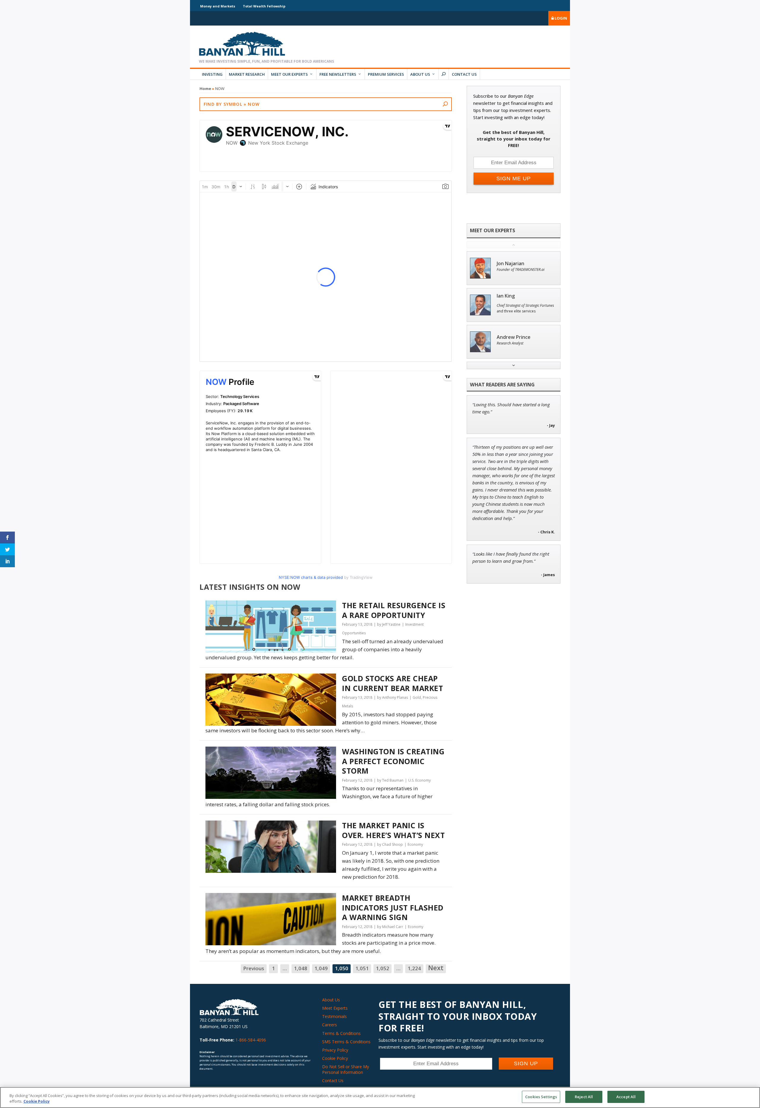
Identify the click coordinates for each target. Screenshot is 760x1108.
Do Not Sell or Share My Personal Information (345, 1069)
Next (436, 968)
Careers (329, 1025)
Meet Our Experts (289, 74)
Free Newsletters (337, 74)
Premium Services (386, 74)
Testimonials (334, 1016)
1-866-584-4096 (250, 1040)
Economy (415, 844)
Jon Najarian (510, 263)
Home (205, 88)
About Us (420, 74)
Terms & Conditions (341, 1033)
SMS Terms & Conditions (346, 1041)
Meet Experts (335, 1008)
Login (560, 18)
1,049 (321, 968)
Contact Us (464, 74)
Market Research (247, 74)
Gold (417, 697)
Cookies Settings (541, 1096)
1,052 (382, 968)
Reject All (584, 1096)
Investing (212, 74)
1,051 (362, 968)
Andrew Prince (514, 337)
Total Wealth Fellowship (264, 6)
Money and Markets (217, 6)
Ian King (506, 296)
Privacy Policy (335, 1050)
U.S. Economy (419, 780)
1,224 (414, 968)
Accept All (626, 1096)
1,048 (300, 968)
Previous (253, 968)
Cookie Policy (335, 1058)
